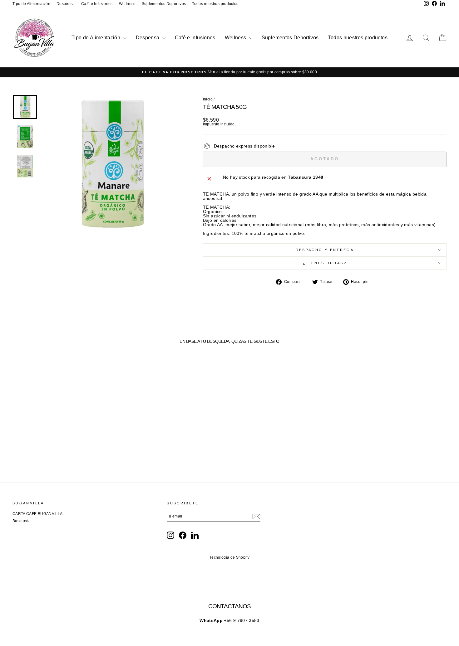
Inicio (208, 99)
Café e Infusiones (97, 4)
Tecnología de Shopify (229, 557)
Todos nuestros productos (215, 4)
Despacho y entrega (325, 250)
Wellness (127, 4)
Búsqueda (21, 521)
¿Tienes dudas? (325, 263)
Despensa (66, 4)
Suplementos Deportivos (164, 4)
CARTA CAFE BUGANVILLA (37, 514)
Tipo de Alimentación (31, 4)
